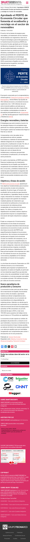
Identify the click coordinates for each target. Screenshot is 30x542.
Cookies (15, 538)
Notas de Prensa (7, 535)
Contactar (23, 538)
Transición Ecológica (19, 341)
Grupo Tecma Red (22, 490)
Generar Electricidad (10, 7)
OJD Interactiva (24, 420)
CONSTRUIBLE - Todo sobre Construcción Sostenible (14, 504)
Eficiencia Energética (7, 341)
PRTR (10, 117)
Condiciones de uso (20, 535)
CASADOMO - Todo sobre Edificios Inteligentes (13, 501)
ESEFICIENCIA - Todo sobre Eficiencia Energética (13, 508)
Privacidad (7, 538)
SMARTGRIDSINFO (11, 2)
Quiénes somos (10, 532)
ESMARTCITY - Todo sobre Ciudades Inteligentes (13, 511)
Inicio (2, 7)
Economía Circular (21, 339)
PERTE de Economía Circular (11, 184)
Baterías (13, 339)
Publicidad (19, 532)
